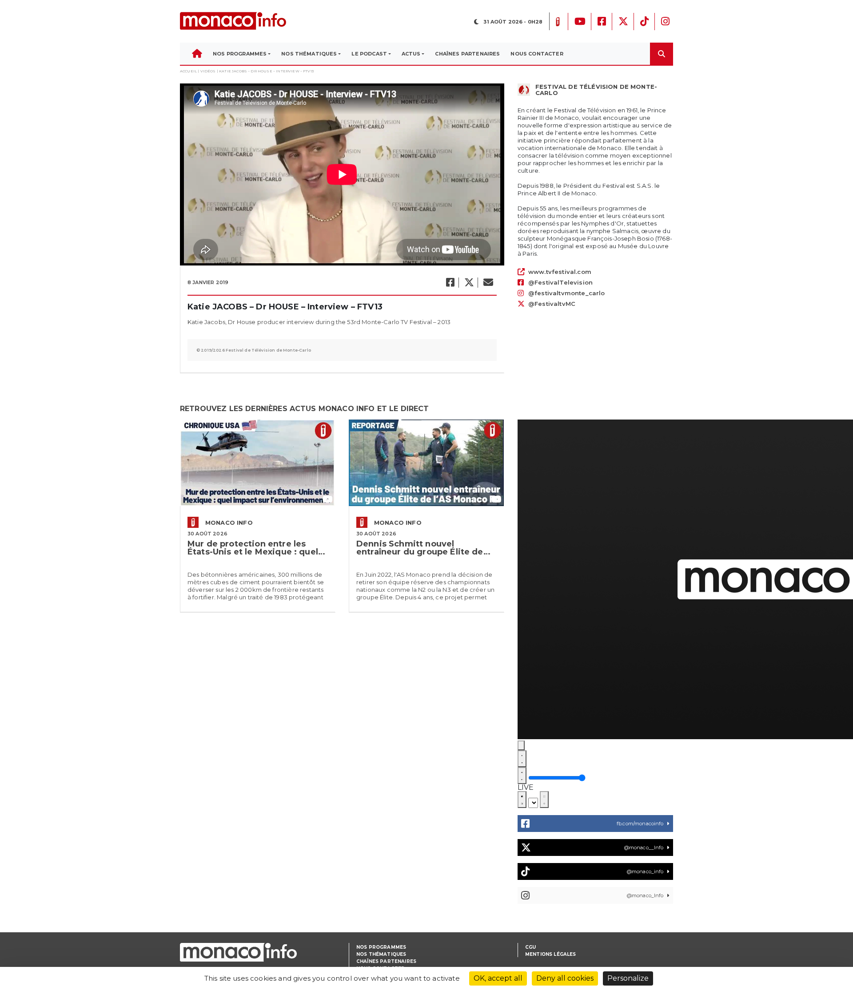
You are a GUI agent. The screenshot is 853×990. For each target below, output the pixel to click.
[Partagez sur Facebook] (449, 283)
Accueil (188, 71)
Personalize (628, 978)
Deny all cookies (565, 978)
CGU (530, 947)
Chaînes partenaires (386, 961)
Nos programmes (381, 947)
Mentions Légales (550, 954)
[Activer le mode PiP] (522, 799)
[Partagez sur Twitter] (469, 283)
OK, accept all (498, 978)
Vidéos (208, 71)
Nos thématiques (381, 954)
